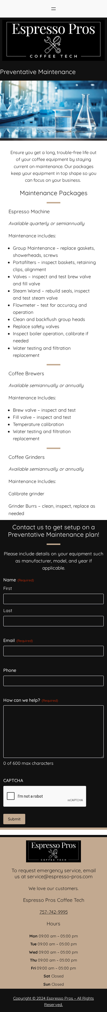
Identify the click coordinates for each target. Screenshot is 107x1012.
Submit (14, 819)
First (7, 588)
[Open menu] (53, 8)
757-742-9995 (54, 912)
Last (7, 610)
